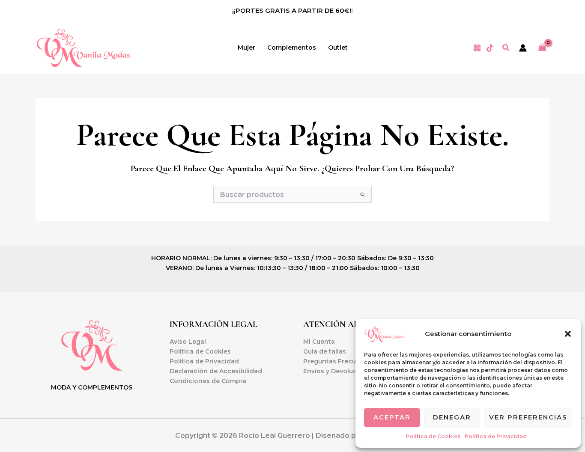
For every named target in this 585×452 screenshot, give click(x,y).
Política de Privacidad (496, 436)
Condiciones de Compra (208, 381)
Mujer (246, 47)
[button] (568, 334)
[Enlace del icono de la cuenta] (523, 48)
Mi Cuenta (319, 341)
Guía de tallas (324, 351)
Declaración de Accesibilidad (216, 371)
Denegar (452, 417)
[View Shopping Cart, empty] (542, 48)
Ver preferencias (528, 417)
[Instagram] (477, 48)
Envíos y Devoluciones (338, 371)
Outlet (338, 47)
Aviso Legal (188, 341)
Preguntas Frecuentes (338, 361)
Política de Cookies (433, 436)
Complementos (291, 47)
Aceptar (392, 417)
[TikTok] (490, 48)
